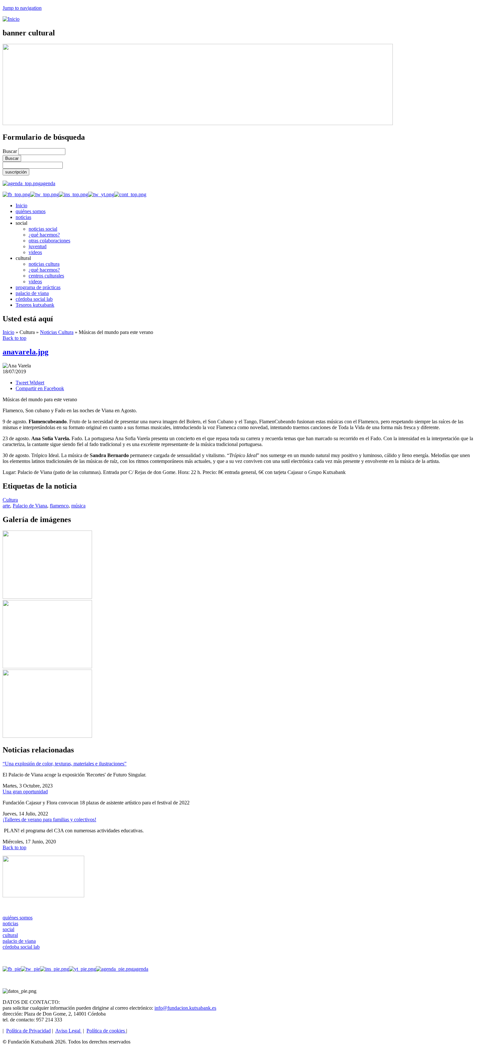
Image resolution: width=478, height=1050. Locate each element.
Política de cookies (106, 1030)
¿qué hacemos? (44, 234)
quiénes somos (31, 211)
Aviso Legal (68, 1030)
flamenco (59, 505)
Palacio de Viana (30, 505)
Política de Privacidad (28, 1030)
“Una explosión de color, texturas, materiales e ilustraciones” (64, 763)
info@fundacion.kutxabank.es (185, 1008)
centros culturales (46, 275)
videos (35, 252)
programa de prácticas (38, 287)
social (8, 929)
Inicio (21, 205)
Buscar (10, 151)
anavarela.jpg (25, 352)
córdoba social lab (34, 299)
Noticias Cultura (56, 332)
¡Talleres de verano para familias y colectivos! (49, 819)
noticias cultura (44, 264)
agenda (48, 183)
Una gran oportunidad (25, 791)
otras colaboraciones (49, 240)
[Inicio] (11, 19)
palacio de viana (32, 293)
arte (6, 505)
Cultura (10, 500)
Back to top (14, 338)
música (78, 505)
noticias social (43, 229)
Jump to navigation (22, 8)
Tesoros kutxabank (35, 305)
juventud (37, 246)
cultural (10, 935)
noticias (23, 217)
